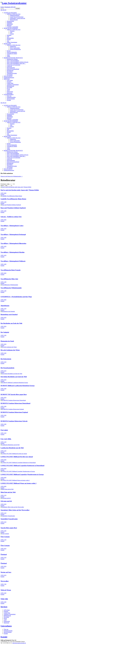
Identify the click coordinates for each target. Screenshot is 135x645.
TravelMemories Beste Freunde (10, 270)
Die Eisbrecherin (6, 359)
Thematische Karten (12, 73)
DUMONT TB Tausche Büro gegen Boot (14, 394)
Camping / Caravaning (12, 26)
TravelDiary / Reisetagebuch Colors (12, 225)
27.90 (3, 584)
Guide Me (9, 66)
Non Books (10, 74)
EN (5, 10)
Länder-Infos (10, 83)
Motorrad (9, 25)
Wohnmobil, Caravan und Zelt (17, 18)
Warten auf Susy (6, 572)
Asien (8, 55)
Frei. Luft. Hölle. (6, 439)
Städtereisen (13, 46)
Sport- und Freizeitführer (13, 60)
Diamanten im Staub (7, 341)
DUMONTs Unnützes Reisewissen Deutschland (15, 403)
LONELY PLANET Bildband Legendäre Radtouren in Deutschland (22, 465)
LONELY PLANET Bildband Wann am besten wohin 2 (18, 483)
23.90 (3, 353)
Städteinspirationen (14, 15)
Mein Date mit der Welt (8, 492)
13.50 (3, 308)
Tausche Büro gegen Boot (9, 528)
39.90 (3, 219)
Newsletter (9, 87)
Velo (11, 32)
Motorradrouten (14, 19)
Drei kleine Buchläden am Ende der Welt (14, 377)
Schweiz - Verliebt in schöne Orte (11, 217)
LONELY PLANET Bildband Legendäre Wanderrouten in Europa (22, 474)
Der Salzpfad (5, 332)
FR (4, 10)
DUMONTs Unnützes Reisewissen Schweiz (14, 421)
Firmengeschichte (11, 97)
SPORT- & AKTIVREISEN (11, 28)
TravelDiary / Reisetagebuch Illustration (13, 243)
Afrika (8, 56)
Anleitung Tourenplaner (13, 84)
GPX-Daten (10, 80)
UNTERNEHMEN (9, 94)
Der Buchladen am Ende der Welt (11, 323)
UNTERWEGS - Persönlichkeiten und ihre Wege (16, 297)
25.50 (3, 362)
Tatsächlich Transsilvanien (9, 519)
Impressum (9, 93)
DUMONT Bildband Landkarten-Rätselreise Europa (18, 385)
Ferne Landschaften (15, 48)
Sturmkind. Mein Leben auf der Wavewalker (15, 510)
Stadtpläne (9, 22)
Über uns (9, 96)
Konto (2, 7)
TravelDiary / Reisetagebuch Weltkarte (13, 261)
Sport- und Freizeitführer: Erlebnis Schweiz (17, 62)
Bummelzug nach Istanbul (9, 314)
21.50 (3, 442)
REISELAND (7, 43)
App (8, 41)
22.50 (3, 450)
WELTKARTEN (8, 76)
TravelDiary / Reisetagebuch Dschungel (13, 234)
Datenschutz (10, 91)
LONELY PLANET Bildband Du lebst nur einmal (17, 457)
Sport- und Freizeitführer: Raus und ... (16, 63)
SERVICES (7, 79)
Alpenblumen (5, 305)
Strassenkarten (10, 21)
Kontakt (9, 100)
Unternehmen (6, 626)
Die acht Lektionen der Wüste (10, 350)
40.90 (3, 459)
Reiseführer (10, 72)
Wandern (12, 31)
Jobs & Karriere (11, 98)
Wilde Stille (4, 599)
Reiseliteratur (10, 70)
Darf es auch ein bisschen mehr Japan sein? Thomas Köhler (20, 190)
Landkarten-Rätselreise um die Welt (12, 448)
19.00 (3, 193)
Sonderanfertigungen (9, 77)
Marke (2, 185)
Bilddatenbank (10, 86)
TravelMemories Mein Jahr (9, 279)
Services (4, 607)
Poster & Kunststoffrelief (13, 69)
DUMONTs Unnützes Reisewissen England (14, 412)
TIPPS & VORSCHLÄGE (13, 14)
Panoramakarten (11, 67)
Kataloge (9, 81)
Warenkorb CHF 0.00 (10, 7)
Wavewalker (5, 581)
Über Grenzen (5, 537)
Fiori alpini (4, 430)
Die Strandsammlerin (7, 368)
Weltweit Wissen (6, 590)
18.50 (3, 326)
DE (2, 10)
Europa (8, 50)
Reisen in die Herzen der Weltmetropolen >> (12, 176)
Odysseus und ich (6, 501)
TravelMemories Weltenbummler (11, 288)
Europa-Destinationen (15, 49)
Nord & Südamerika (12, 52)
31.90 (3, 335)
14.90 (3, 211)
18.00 (3, 273)
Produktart (3, 184)
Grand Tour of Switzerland (16, 17)
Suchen (17, 8)
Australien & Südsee (12, 53)
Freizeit (12, 33)
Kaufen (2, 194)
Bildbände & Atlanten (12, 59)
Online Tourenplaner (12, 42)
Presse (8, 88)
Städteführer (10, 24)
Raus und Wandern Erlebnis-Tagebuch (13, 208)
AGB (8, 90)
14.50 (3, 228)
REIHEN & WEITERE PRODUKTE (13, 57)
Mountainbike (10, 38)
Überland (4, 554)
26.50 (3, 317)
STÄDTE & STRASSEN (10, 12)
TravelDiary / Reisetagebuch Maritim (12, 252)
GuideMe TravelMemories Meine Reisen (13, 199)
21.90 (3, 202)
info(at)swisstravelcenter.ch (19, 643)
